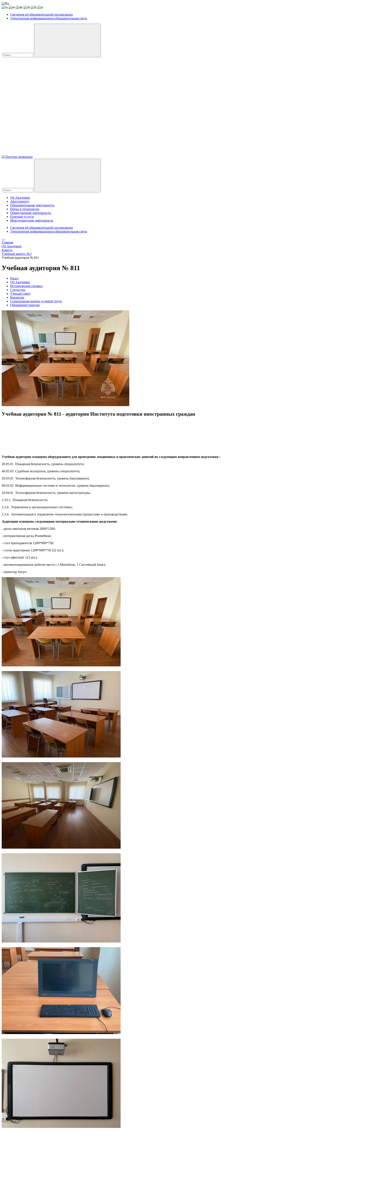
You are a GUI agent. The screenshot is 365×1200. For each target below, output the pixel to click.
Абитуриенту (19, 201)
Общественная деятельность (30, 213)
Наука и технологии (24, 209)
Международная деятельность (31, 220)
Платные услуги (22, 216)
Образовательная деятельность (32, 205)
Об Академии (20, 197)
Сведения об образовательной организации (41, 14)
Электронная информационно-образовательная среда (48, 18)
